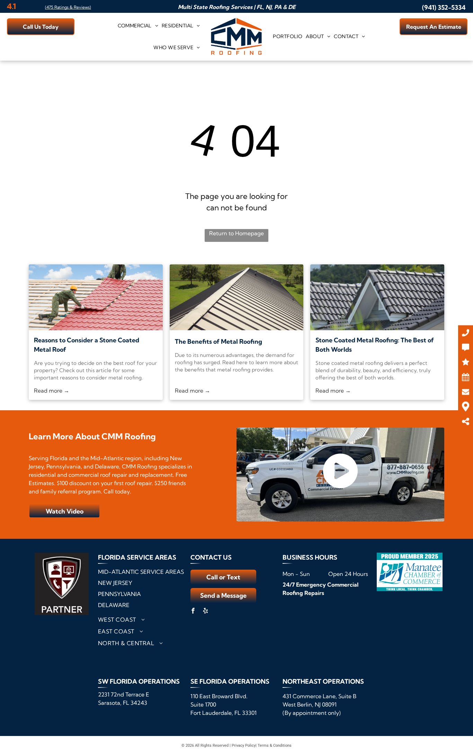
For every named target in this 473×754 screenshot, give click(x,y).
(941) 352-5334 (443, 7)
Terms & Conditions (275, 745)
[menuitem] (138, 26)
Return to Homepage (236, 233)
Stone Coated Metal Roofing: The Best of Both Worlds (374, 344)
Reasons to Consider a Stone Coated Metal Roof (86, 344)
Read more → (51, 390)
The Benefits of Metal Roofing (218, 341)
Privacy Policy (244, 745)
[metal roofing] (96, 297)
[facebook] (193, 611)
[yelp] (205, 611)
